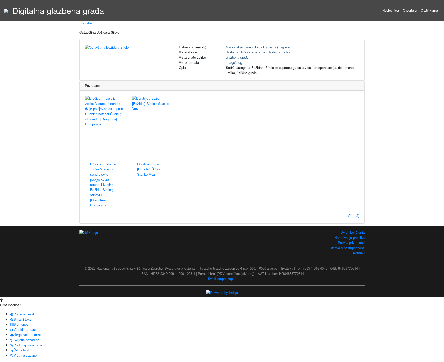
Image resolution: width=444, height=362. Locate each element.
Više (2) (353, 215)
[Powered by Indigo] (222, 292)
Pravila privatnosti (351, 242)
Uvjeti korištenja (352, 232)
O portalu (410, 10)
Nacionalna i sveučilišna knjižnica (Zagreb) (258, 46)
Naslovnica (390, 10)
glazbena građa (237, 57)
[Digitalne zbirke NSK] (6, 10)
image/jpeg (234, 62)
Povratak (86, 23)
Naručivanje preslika (349, 237)
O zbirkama (429, 10)
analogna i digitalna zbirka (271, 52)
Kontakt (359, 252)
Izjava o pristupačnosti (348, 247)
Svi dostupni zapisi (222, 278)
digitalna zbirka (237, 52)
